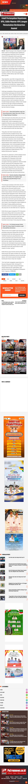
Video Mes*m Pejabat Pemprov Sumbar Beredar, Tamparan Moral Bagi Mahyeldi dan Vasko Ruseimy (7, 347)
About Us (12, 777)
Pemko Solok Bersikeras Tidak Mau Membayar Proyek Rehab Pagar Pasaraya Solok (18, 590)
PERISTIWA (4, 281)
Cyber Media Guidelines (5, 778)
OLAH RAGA (2, 697)
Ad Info (21, 777)
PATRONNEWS (17, 781)
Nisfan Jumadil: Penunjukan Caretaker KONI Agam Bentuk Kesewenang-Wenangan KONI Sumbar (20, 347)
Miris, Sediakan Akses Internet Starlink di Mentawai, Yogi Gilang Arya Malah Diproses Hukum (20, 359)
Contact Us (17, 777)
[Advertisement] (14, 321)
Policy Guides (13, 778)
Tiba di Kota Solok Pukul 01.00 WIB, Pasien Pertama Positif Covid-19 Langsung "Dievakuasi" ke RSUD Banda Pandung (18, 565)
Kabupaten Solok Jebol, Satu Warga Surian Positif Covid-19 (17, 577)
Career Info (25, 778)
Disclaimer (19, 778)
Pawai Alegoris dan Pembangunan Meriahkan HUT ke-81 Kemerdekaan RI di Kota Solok (20, 370)
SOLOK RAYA (22, 281)
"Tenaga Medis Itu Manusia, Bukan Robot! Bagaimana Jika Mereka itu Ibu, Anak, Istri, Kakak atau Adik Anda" (18, 597)
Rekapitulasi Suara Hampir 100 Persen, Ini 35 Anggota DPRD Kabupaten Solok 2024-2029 (18, 584)
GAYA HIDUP (13, 279)
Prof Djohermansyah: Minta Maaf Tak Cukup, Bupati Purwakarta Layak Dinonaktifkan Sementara (13, 226)
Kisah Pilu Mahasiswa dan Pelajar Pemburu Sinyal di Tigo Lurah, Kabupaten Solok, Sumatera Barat (17, 571)
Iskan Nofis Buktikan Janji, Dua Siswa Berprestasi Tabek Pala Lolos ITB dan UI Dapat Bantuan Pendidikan (14, 113)
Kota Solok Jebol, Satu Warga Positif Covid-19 (16, 557)
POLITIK (16, 281)
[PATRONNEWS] (14, 774)
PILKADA (11, 281)
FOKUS (8, 279)
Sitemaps (7, 777)
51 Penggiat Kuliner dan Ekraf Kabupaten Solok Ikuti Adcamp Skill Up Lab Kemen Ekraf (8, 370)
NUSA (19, 279)
